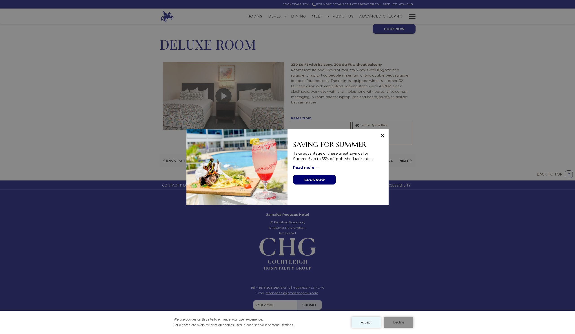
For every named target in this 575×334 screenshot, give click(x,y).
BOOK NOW (314, 180)
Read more (304, 167)
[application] (287, 322)
